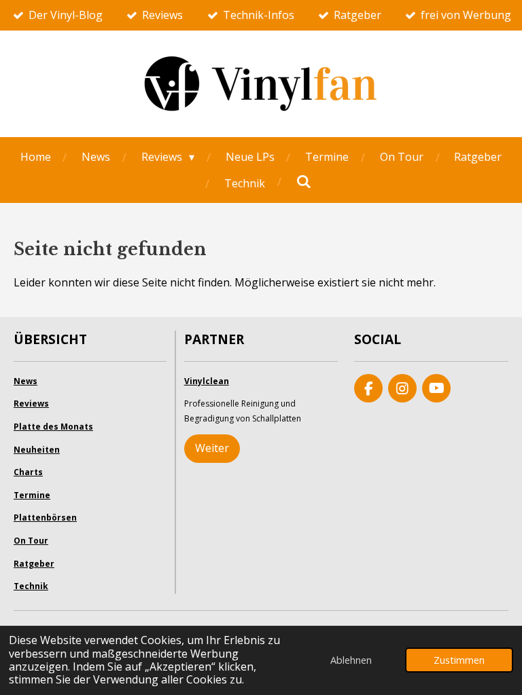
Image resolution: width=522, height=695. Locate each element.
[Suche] (303, 181)
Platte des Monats (53, 426)
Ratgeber (34, 563)
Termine (32, 495)
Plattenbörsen (45, 517)
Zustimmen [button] (459, 660)
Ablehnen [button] (351, 660)
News (25, 381)
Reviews (31, 403)
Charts (28, 472)
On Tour (31, 540)
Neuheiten (37, 449)
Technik (31, 586)
